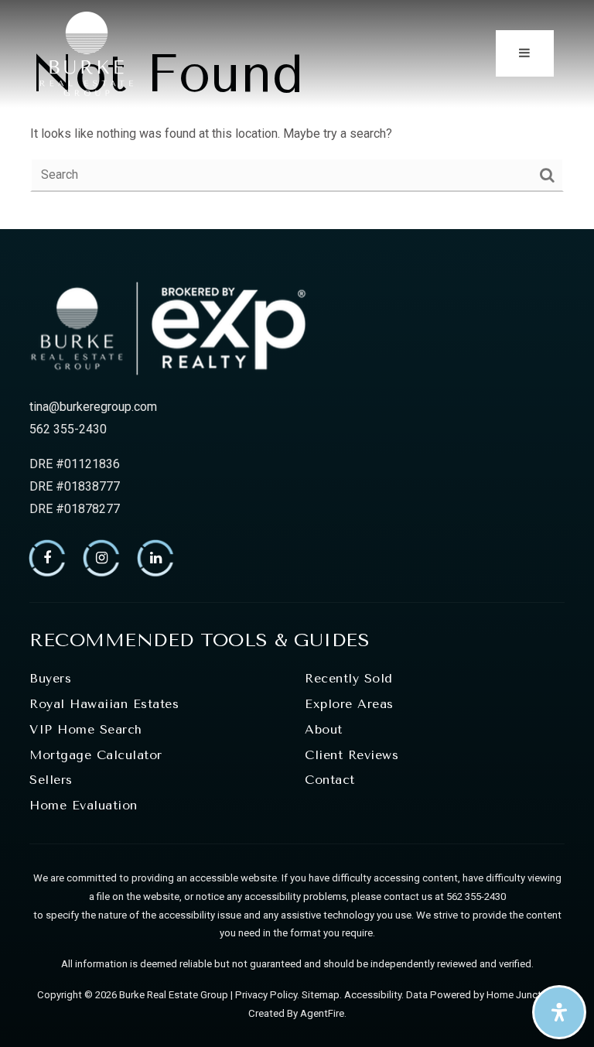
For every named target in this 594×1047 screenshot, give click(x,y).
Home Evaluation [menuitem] (83, 805)
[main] (297, 114)
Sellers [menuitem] (51, 779)
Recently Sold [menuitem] (349, 678)
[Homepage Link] (86, 52)
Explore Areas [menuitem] (349, 703)
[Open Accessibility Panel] (559, 1012)
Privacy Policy (266, 995)
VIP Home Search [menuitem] (85, 729)
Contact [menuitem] (330, 779)
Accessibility (372, 995)
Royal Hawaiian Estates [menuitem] (104, 703)
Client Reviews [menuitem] (351, 755)
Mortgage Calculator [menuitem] (95, 755)
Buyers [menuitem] (50, 678)
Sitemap (321, 995)
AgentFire (322, 1013)
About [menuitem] (324, 729)
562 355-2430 (68, 429)
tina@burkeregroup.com (93, 406)
